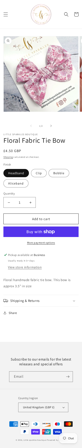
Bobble (58, 173)
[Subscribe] (68, 376)
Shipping (8, 156)
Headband (16, 173)
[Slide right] (51, 126)
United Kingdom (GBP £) (39, 407)
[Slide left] (31, 126)
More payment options (41, 242)
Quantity (9, 193)
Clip (39, 173)
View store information (25, 267)
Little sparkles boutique (34, 440)
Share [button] (13, 313)
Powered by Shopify (56, 440)
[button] (6, 14)
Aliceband (16, 183)
